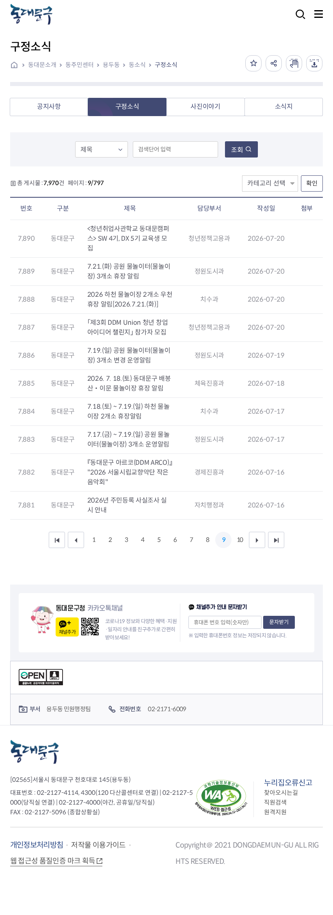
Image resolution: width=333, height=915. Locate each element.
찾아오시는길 (281, 792)
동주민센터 (79, 65)
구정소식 (166, 65)
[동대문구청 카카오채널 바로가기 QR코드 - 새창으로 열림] (90, 626)
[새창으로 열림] (294, 63)
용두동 (111, 65)
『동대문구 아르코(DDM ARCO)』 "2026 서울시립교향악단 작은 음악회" (130, 472)
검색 (298, 20)
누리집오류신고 (288, 783)
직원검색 (275, 802)
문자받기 (279, 622)
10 (239, 540)
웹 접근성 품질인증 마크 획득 (52, 861)
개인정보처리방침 (36, 845)
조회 (237, 150)
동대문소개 (42, 65)
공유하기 (274, 63)
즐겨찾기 (253, 63)
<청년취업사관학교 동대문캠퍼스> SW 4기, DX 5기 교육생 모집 (128, 238)
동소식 (137, 65)
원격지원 (275, 812)
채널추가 (67, 632)
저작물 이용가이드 (98, 845)
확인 (312, 183)
